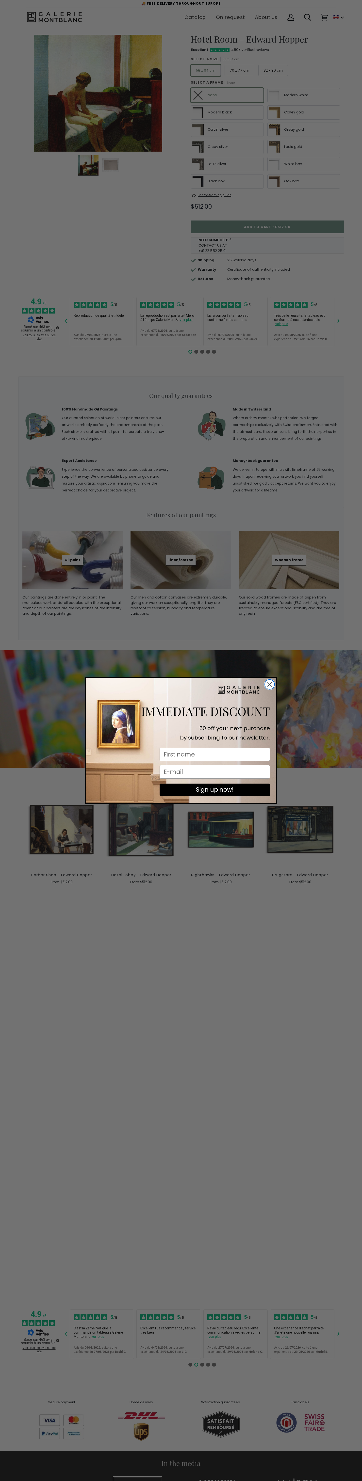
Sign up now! (215, 790)
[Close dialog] (270, 684)
